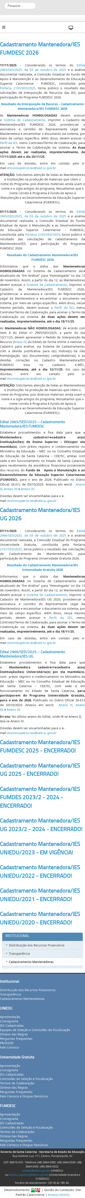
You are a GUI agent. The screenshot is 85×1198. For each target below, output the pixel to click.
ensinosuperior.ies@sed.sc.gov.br (31, 168)
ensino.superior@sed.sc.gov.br (28, 1175)
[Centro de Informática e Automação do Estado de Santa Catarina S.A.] (36, 1190)
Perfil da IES (8, 143)
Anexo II (66, 705)
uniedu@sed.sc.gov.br (36, 1170)
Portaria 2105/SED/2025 (17, 88)
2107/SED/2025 (11, 549)
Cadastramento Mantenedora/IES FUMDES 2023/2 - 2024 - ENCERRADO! (40, 797)
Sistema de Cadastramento (24, 120)
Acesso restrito (59, 1195)
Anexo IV (27, 489)
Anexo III (20, 342)
